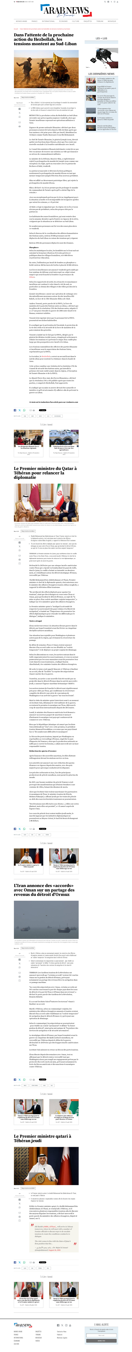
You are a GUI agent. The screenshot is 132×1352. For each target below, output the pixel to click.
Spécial (75, 430)
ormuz (25, 1085)
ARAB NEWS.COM (20, 2)
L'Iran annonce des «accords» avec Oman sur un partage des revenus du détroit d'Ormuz (44, 890)
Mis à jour (74, 1100)
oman (44, 1085)
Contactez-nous (61, 1331)
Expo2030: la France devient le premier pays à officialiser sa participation (106, 89)
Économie (63, 21)
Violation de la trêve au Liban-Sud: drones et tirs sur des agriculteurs (64, 448)
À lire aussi (46, 424)
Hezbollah (46, 356)
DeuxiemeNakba (57, 416)
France (34, 21)
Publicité (59, 1334)
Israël (32, 416)
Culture (75, 21)
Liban (31, 277)
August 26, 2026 (54, 1250)
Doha (39, 834)
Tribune (99, 21)
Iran (32, 834)
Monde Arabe (21, 21)
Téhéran (47, 834)
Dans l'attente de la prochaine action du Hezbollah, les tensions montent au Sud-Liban (45, 29)
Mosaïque (112, 21)
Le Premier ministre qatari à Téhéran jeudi (28, 866)
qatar (25, 834)
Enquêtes (88, 21)
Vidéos (37, 1341)
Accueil (16, 29)
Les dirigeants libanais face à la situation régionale (28, 447)
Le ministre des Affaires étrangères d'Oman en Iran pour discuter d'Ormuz (64, 1117)
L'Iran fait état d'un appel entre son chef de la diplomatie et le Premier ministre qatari (28, 1300)
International (48, 21)
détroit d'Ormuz (35, 1085)
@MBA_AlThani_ (49, 1227)
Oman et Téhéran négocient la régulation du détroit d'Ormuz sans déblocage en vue (64, 867)
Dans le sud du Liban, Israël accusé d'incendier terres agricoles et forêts (106, 127)
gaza (48, 416)
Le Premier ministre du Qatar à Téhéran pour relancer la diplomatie (45, 473)
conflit (40, 416)
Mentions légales (62, 1338)
